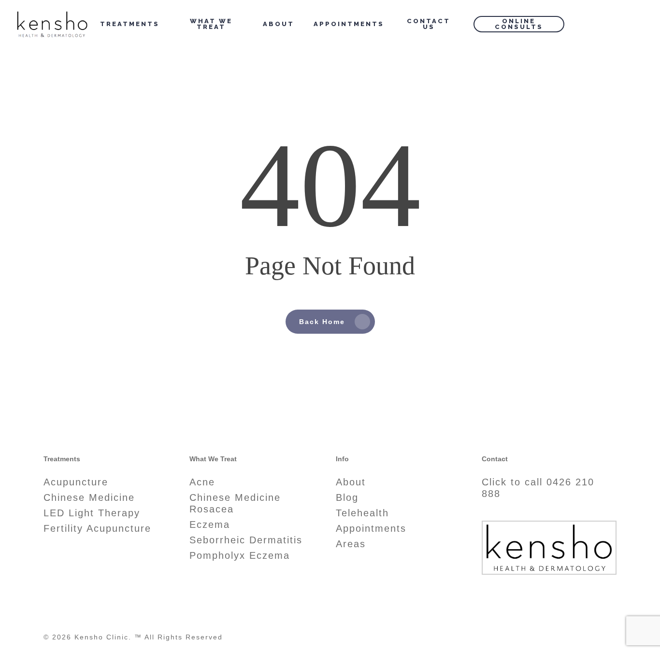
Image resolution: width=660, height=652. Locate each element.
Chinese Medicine (89, 497)
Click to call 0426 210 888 (538, 488)
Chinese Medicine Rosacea (235, 503)
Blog (347, 497)
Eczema (209, 524)
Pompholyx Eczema (239, 555)
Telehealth (362, 513)
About (351, 482)
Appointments (371, 528)
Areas (351, 544)
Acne (202, 482)
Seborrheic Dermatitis (245, 540)
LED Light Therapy (91, 513)
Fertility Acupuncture (97, 528)
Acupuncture (75, 482)
